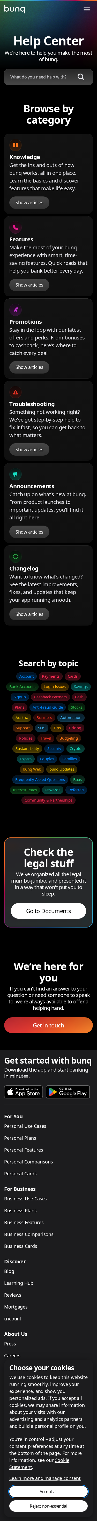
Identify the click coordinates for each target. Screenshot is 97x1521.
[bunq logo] (14, 9)
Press (10, 1344)
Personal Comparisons (28, 1162)
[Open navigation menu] (86, 9)
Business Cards (20, 1246)
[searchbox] (37, 76)
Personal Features (23, 1150)
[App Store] (23, 1092)
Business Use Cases (25, 1198)
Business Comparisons (29, 1234)
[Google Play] (68, 1092)
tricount (12, 1319)
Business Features (23, 1222)
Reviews (12, 1295)
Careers (12, 1355)
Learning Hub (18, 1283)
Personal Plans (20, 1138)
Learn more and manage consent (45, 1478)
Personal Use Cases (25, 1126)
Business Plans (20, 1210)
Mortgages (16, 1307)
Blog (9, 1271)
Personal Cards (20, 1173)
